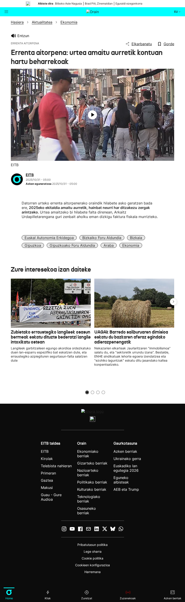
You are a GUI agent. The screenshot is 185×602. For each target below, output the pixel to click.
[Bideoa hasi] (92, 114)
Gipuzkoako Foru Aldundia (72, 245)
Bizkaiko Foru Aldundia (101, 237)
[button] (173, 301)
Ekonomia (130, 245)
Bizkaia (136, 237)
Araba (109, 245)
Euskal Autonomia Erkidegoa (49, 237)
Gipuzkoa (33, 245)
